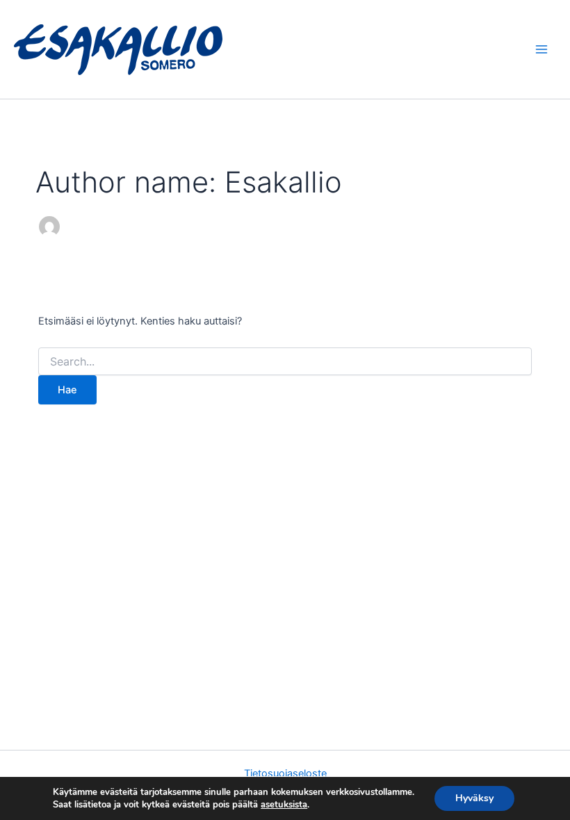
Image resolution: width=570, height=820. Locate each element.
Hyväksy (474, 798)
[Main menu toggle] (541, 49)
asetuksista (284, 804)
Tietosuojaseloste (285, 773)
